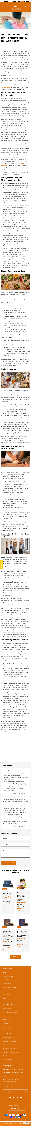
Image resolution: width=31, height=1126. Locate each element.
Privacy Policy (7, 1020)
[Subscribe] (26, 1091)
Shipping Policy (7, 1008)
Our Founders (7, 983)
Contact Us (6, 994)
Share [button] (4, 48)
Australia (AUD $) (15, 1108)
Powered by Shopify (22, 1120)
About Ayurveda (8, 976)
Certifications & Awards (10, 987)
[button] (2, 7)
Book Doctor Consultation (15, 1124)
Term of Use (6, 1023)
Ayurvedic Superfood (9, 1045)
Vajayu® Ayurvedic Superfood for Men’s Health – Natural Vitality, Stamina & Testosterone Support (22, 896)
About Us (6, 972)
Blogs (4, 998)
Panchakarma (14, 470)
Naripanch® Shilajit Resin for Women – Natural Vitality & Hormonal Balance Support (22, 934)
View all (15, 957)
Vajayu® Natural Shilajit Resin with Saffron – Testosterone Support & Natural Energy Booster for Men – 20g (8, 935)
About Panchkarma (9, 980)
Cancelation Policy (8, 1016)
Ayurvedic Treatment (9, 1048)
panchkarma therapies (20, 522)
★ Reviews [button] (1, 564)
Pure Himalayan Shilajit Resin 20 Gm (8, 894)
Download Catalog (9, 1056)
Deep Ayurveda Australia (13, 1120)
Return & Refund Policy (10, 1012)
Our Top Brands (7, 1059)
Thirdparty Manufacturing (10, 1052)
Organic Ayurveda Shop (10, 1041)
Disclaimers (6, 991)
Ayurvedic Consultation (10, 1037)
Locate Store (7, 1027)
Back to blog (16, 757)
